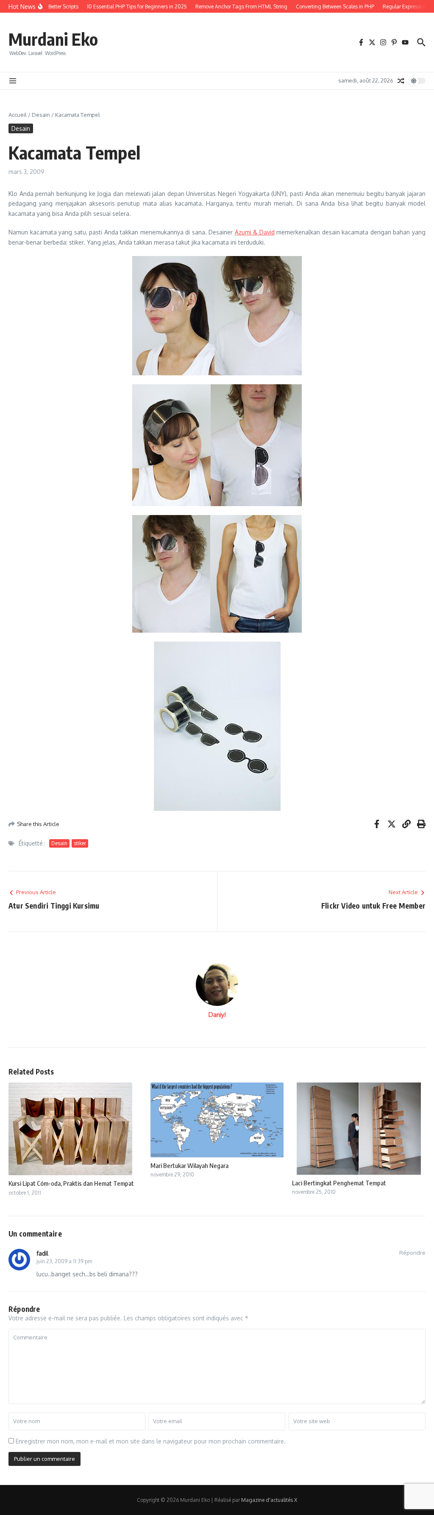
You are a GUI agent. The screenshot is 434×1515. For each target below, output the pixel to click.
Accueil (17, 114)
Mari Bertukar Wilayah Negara (189, 1165)
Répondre (412, 1252)
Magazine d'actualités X (269, 1500)
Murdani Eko (53, 39)
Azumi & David (255, 232)
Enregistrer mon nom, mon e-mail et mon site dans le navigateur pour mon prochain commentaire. (151, 1441)
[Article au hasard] (401, 80)
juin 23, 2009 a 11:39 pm (64, 1261)
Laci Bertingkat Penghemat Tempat (339, 1183)
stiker (80, 843)
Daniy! (217, 1015)
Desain (41, 114)
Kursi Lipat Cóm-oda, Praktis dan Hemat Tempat (71, 1183)
